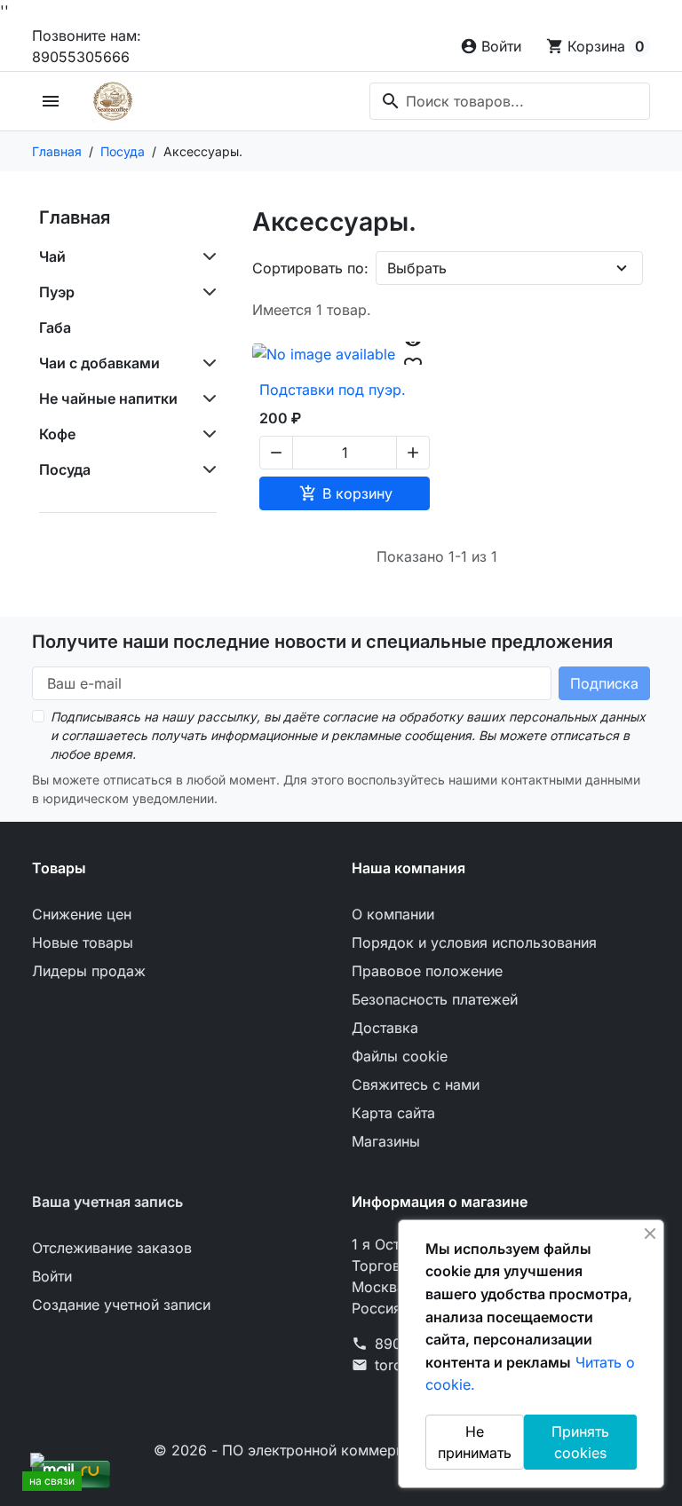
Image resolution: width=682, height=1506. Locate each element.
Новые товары (82, 942)
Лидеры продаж (89, 971)
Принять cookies (580, 1442)
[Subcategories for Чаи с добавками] (206, 363)
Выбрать (417, 268)
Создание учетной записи (121, 1304)
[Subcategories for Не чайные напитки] (206, 398)
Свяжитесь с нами (416, 1084)
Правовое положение (427, 971)
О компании (393, 914)
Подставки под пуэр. (332, 389)
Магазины (386, 1141)
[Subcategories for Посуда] (206, 469)
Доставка (385, 1028)
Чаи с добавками (99, 363)
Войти (52, 1276)
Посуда (65, 469)
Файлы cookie (400, 1056)
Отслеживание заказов (112, 1248)
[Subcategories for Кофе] (206, 434)
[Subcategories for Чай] (206, 256)
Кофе (57, 434)
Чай (52, 256)
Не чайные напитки (108, 398)
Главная (74, 217)
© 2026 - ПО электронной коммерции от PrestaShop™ (341, 1450)
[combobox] (509, 101)
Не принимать (475, 1442)
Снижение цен (81, 914)
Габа (55, 327)
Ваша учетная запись (107, 1201)
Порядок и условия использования (474, 942)
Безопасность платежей (435, 999)
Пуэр (57, 292)
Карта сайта (393, 1113)
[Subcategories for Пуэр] (206, 292)
